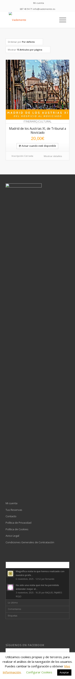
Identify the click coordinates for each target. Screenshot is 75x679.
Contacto (11, 516)
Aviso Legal (12, 535)
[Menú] (60, 20)
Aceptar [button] (64, 672)
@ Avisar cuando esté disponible (37, 146)
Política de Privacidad (18, 522)
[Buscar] (51, 20)
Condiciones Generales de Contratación (30, 542)
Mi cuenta (38, 2)
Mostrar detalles (52, 156)
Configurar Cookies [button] (39, 672)
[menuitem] (38, 3)
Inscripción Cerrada (22, 155)
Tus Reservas (14, 510)
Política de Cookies (17, 529)
